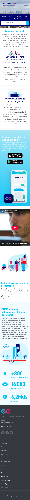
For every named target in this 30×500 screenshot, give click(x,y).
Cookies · (16, 497)
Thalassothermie (5, 461)
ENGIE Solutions (10, 493)
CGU (12, 495)
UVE (2, 469)
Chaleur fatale (4, 487)
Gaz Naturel (4, 450)
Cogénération (4, 454)
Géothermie (4, 458)
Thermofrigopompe (6, 484)
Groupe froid (4, 465)
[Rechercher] (27, 23)
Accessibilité (17, 495)
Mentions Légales (5, 495)
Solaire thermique (5, 480)
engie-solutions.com (6, 429)
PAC (2, 473)
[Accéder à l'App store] (15, 156)
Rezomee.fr (4, 443)
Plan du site (21, 497)
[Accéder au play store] (15, 162)
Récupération (4, 476)
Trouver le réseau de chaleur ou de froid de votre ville (15, 17)
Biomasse (3, 447)
